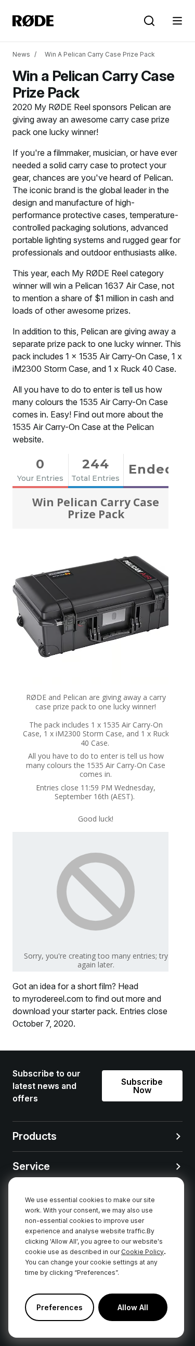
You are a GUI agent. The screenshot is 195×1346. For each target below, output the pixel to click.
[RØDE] (33, 20)
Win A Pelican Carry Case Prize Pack (100, 54)
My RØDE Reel (62, 107)
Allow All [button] (133, 1307)
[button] (177, 21)
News (21, 54)
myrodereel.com (52, 998)
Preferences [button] (59, 1307)
